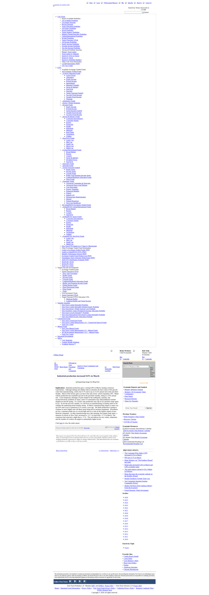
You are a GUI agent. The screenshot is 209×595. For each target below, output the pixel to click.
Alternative (70, 77)
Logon (98, 2)
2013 (126, 531)
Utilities (69, 136)
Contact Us (149, 2)
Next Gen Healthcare (73, 203)
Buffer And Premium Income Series (78, 175)
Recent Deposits (67, 24)
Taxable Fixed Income (74, 97)
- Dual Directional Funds (70, 287)
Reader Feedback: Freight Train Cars (137, 479)
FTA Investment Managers (111, 2)
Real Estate (70, 132)
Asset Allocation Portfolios (71, 26)
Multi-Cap (69, 148)
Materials (69, 130)
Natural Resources (72, 201)
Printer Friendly (116, 428)
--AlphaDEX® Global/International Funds (76, 207)
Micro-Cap (70, 146)
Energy (68, 122)
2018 (126, 518)
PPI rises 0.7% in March (133, 458)
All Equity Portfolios (69, 28)
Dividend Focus (71, 160)
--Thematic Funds (68, 181)
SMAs (59, 338)
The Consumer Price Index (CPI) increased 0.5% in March (136, 454)
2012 (126, 534)
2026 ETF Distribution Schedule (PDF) (75, 260)
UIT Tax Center (67, 66)
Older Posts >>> (114, 450)
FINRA (101, 586)
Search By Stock (67, 264)
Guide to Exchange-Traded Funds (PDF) (76, 250)
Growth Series (71, 173)
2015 (126, 526)
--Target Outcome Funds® (71, 168)
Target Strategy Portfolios (70, 32)
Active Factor (71, 75)
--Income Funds (67, 105)
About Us (139, 2)
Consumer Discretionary (74, 119)
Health (68, 126)
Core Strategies (67, 340)
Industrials (69, 128)
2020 (126, 513)
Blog (123, 2)
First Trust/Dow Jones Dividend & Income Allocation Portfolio (83, 311)
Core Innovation (71, 187)
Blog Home (64, 367)
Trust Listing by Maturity (70, 54)
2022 (126, 508)
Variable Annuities (63, 303)
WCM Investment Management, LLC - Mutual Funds (80, 332)
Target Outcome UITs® (70, 40)
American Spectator (130, 567)
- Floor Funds (66, 289)
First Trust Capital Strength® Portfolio (75, 305)
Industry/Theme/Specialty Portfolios (74, 34)
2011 (126, 537)
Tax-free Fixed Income (74, 95)
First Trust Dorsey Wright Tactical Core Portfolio (78, 309)
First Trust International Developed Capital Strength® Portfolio (83, 315)
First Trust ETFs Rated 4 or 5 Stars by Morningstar (79, 246)
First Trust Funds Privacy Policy (104, 588)
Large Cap (70, 140)
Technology (70, 134)
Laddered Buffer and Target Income (78, 301)
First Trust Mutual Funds (70, 328)
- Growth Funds (67, 279)
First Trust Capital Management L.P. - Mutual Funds (80, 330)
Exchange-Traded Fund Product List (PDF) (77, 256)
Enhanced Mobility (72, 191)
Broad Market (71, 152)
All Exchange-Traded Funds (71, 71)
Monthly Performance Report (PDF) (74, 254)
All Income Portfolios (69, 42)
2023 (126, 505)
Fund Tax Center (67, 266)
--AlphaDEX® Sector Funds (72, 217)
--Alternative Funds (68, 101)
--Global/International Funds (71, 150)
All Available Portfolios (70, 20)
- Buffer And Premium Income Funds (75, 283)
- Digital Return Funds (69, 285)
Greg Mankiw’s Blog (131, 561)
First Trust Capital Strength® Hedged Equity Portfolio (80, 307)
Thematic (69, 99)
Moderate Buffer (72, 299)
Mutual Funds (62, 326)
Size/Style (69, 89)
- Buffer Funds (67, 275)
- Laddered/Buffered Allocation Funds (75, 281)
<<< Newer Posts (103, 450)
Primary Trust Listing (69, 52)
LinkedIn (126, 359)
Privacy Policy (87, 588)
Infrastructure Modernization (76, 197)
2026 (126, 497)
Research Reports (131, 399)
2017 (126, 521)
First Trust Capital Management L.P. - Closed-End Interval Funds (84, 322)
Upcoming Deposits (69, 22)
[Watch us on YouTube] (80, 582)
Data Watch (129, 396)
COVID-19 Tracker (130, 422)
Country (69, 156)
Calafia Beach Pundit (131, 556)
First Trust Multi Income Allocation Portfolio (77, 317)
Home (91, 2)
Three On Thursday (131, 401)
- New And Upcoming (69, 273)
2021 (126, 511)
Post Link (87, 428)
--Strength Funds (67, 166)
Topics (127, 548)
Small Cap (69, 144)
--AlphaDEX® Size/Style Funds (73, 236)
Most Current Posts (61, 450)
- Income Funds (67, 277)
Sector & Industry (72, 87)
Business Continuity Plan (144, 588)
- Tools (64, 291)
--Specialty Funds (68, 164)
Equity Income (71, 79)
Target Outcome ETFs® (70, 271)
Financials (69, 124)
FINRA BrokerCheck (104, 590)
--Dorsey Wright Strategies (71, 103)
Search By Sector (68, 262)
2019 (126, 516)
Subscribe (130, 2)
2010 (126, 539)
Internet (68, 199)
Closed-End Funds (63, 319)
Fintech (68, 193)
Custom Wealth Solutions (70, 342)
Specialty (69, 91)
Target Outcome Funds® (74, 93)
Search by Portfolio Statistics (72, 60)
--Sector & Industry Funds (71, 117)
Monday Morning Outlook (134, 389)
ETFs (59, 68)
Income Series (71, 171)
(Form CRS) (109, 586)
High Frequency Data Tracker (134, 417)
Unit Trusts (61, 17)
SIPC (93, 586)
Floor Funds (70, 179)
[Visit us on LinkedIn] (75, 582)
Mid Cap (69, 142)
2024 (126, 503)
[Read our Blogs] (84, 582)
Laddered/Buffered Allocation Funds (78, 177)
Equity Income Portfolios (70, 44)
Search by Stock (67, 58)
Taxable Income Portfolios (71, 46)
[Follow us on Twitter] (70, 582)
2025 (126, 500)
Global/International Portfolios (72, 36)
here (61, 423)
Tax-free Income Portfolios (71, 48)
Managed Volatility (72, 85)
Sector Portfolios (67, 30)
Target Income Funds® (74, 111)
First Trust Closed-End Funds (72, 321)
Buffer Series (70, 170)
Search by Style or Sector (70, 56)
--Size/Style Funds (68, 138)
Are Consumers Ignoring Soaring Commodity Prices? (136, 482)
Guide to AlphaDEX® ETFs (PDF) (74, 252)
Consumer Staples (72, 120)
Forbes (126, 565)
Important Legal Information (70, 588)
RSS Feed (116, 367)
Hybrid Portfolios (68, 38)
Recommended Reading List (133, 444)
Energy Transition (72, 189)
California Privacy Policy (125, 588)
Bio (121, 357)
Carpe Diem (128, 558)
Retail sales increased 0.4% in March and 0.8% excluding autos (139, 466)
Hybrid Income (71, 81)
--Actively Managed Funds (71, 73)
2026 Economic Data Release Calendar (136, 431)
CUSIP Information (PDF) (71, 64)
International (70, 83)
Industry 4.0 (70, 195)
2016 (126, 524)
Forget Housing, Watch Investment (136, 490)
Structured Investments (65, 336)
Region (68, 154)
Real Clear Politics (130, 563)
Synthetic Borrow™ (69, 344)
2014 (126, 529)
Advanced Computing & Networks (78, 183)
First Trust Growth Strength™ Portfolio (75, 313)
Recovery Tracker (130, 419)
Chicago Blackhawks (131, 569)
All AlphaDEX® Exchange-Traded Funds (76, 205)
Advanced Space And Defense (76, 185)
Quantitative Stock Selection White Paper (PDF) (78, 258)
